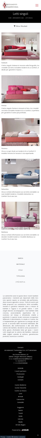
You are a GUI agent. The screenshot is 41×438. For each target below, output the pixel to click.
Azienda (20, 368)
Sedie (21, 416)
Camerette (20, 399)
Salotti (20, 410)
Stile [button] (20, 270)
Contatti (20, 380)
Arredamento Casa (18, 18)
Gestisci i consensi (19, 437)
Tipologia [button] (20, 276)
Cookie (9, 437)
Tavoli (20, 413)
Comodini (20, 402)
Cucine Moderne (20, 385)
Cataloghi (20, 377)
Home (10, 18)
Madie (20, 422)
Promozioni (21, 374)
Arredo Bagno (20, 425)
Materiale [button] (20, 264)
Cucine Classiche (20, 388)
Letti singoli (29, 18)
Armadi (20, 396)
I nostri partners (20, 371)
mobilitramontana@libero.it (22, 359)
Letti (20, 393)
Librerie (20, 419)
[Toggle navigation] (36, 5)
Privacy (3, 437)
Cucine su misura (20, 391)
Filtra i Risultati (21, 26)
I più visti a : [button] (20, 282)
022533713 (22, 361)
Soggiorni (20, 407)
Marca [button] (20, 258)
